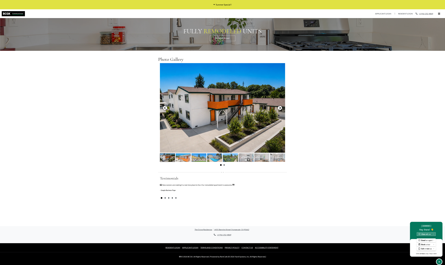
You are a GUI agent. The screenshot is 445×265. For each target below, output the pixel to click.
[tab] (167, 157)
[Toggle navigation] (439, 14)
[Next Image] (280, 108)
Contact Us (247, 247)
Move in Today (222, 38)
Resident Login (406, 13)
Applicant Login (384, 13)
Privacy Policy (232, 247)
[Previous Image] (165, 108)
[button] (222, 4)
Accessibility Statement (266, 247)
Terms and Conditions (211, 247)
